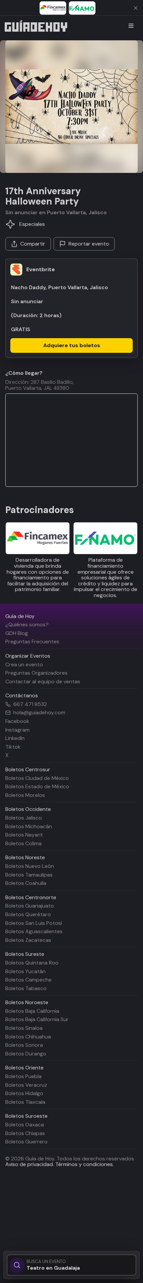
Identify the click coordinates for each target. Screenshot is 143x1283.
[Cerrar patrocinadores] (136, 8)
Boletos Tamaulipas (29, 874)
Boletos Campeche (28, 979)
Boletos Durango (25, 1053)
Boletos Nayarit (24, 834)
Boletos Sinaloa (24, 1027)
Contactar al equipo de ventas (42, 681)
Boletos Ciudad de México (37, 778)
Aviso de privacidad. (29, 1164)
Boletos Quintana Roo (32, 962)
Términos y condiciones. (84, 1164)
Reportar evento (89, 243)
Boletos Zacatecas (28, 940)
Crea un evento (24, 664)
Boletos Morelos (25, 795)
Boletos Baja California (32, 1010)
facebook (17, 721)
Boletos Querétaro (28, 914)
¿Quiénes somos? (27, 624)
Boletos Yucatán (25, 971)
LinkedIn (15, 738)
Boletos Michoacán (28, 826)
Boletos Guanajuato (29, 905)
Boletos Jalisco (23, 817)
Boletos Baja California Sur (37, 1019)
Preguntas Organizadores (36, 672)
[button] (71, 106)
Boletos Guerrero (26, 1141)
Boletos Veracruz (26, 1084)
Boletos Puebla (23, 1076)
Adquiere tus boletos (71, 345)
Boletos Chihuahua (28, 1036)
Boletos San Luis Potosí (33, 923)
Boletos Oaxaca (24, 1124)
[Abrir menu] (131, 25)
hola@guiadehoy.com (39, 713)
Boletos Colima (23, 843)
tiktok (13, 746)
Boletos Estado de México (37, 786)
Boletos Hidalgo (24, 1093)
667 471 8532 (30, 704)
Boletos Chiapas (25, 1133)
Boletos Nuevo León (29, 866)
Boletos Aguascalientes (34, 931)
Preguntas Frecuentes (32, 641)
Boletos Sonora (24, 1044)
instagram (17, 729)
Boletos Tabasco (26, 988)
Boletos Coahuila (25, 883)
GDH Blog (16, 633)
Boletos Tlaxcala (25, 1101)
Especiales (32, 224)
